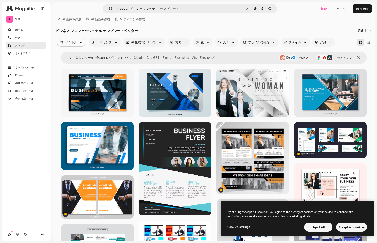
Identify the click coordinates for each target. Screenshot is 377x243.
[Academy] (17, 234)
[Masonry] (360, 42)
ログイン (339, 9)
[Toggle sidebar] (42, 8)
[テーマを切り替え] (25, 234)
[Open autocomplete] (109, 8)
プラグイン (342, 57)
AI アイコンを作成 (132, 19)
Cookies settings (238, 227)
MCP (302, 57)
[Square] (368, 42)
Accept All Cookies (352, 227)
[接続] (9, 234)
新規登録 (362, 9)
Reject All (318, 227)
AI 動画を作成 (100, 19)
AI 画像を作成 (71, 19)
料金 (324, 9)
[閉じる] (358, 57)
